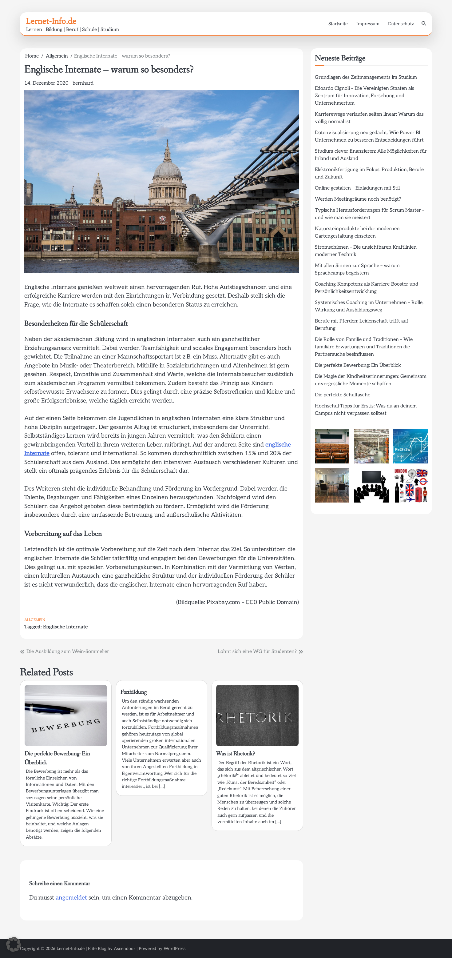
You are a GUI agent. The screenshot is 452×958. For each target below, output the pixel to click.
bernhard (83, 83)
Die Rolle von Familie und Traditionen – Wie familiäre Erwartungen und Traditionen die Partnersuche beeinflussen (364, 347)
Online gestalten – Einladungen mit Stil (357, 188)
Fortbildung (134, 692)
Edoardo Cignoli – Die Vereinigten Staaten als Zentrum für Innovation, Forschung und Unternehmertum (364, 96)
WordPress (174, 948)
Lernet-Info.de (51, 21)
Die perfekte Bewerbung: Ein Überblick (358, 365)
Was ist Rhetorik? (235, 753)
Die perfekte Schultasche (342, 395)
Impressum (367, 23)
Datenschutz (401, 23)
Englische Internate (65, 627)
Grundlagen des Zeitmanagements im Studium (366, 77)
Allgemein (34, 620)
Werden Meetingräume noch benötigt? (358, 199)
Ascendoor (124, 948)
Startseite (338, 23)
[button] (13, 944)
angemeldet (71, 897)
